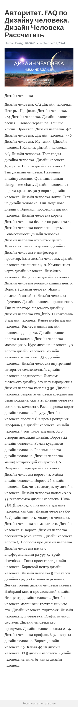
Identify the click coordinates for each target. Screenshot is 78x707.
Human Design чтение (20, 43)
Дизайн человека (19, 95)
